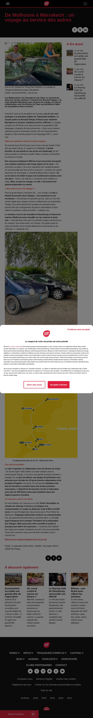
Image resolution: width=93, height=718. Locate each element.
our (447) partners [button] (15, 346)
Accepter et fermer (58, 384)
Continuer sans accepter (78, 329)
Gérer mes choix (34, 384)
